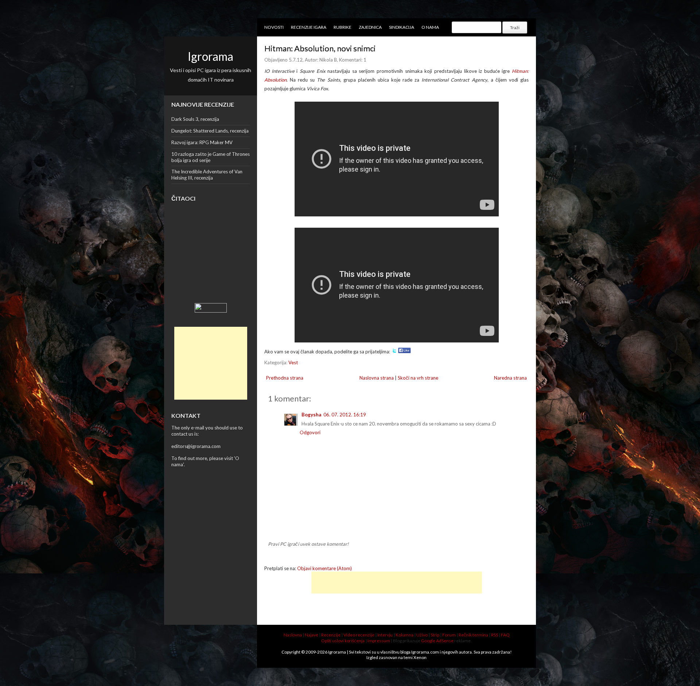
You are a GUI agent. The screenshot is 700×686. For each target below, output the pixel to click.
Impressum (379, 640)
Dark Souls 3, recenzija (195, 119)
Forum (449, 635)
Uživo (422, 635)
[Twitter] (394, 351)
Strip (435, 635)
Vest (293, 362)
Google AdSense (437, 640)
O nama (430, 27)
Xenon (420, 657)
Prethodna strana (284, 378)
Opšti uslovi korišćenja (343, 640)
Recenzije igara (308, 27)
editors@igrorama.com (196, 446)
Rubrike (342, 27)
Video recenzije (358, 635)
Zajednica (370, 27)
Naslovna (293, 635)
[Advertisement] (210, 363)
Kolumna (404, 635)
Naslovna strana (376, 378)
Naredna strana (510, 378)
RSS (494, 635)
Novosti (274, 27)
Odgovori (310, 432)
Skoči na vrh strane (418, 378)
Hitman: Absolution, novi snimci (320, 48)
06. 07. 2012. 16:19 (344, 415)
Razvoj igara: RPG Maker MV (202, 142)
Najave (311, 635)
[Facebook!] (404, 351)
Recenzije (331, 635)
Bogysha (311, 415)
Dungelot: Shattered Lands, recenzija (210, 131)
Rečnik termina (473, 635)
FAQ (505, 635)
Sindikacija (401, 27)
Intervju (385, 635)
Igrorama (210, 56)
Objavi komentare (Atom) (324, 568)
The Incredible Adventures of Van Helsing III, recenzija (206, 175)
